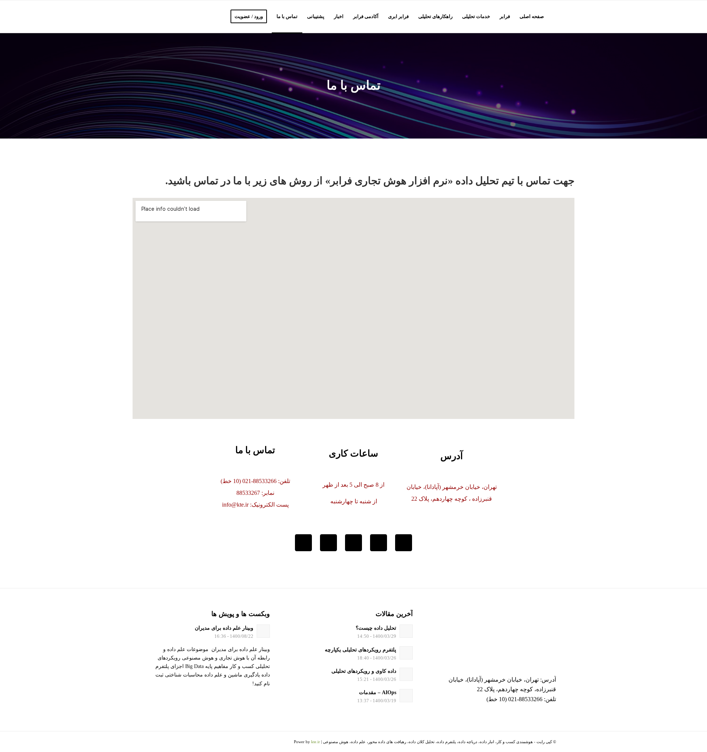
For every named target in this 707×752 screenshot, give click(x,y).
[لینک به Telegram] (167, 742)
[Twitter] (403, 542)
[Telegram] (353, 542)
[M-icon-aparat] (303, 542)
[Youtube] (328, 542)
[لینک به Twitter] (189, 742)
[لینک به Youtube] (156, 742)
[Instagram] (378, 542)
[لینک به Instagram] (178, 742)
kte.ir (315, 741)
